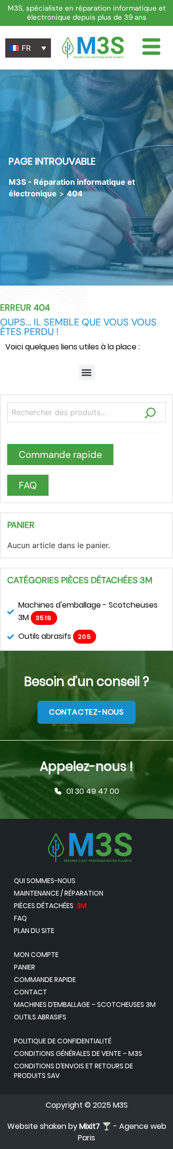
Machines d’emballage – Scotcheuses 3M (85, 1004)
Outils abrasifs (40, 1017)
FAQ (20, 918)
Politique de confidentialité (62, 1041)
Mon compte (36, 954)
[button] (87, 372)
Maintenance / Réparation (58, 893)
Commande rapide (45, 979)
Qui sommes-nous (44, 881)
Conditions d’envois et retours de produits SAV (73, 1070)
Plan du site (34, 930)
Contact (30, 992)
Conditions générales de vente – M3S (78, 1053)
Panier (24, 967)
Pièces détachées (50, 905)
